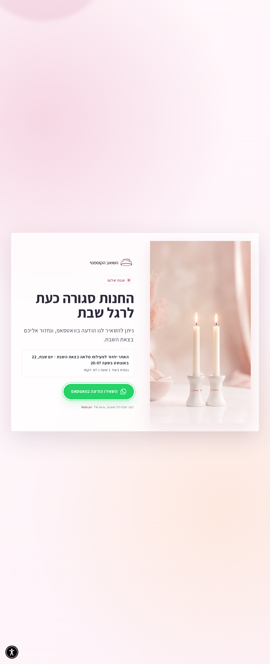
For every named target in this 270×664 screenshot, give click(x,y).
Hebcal (86, 407)
